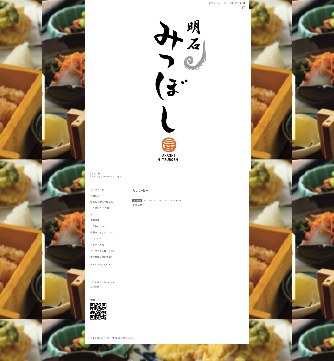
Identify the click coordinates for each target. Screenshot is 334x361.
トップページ (97, 190)
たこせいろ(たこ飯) (100, 208)
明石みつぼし (103, 338)
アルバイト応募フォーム (102, 251)
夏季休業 (95, 287)
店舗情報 (95, 220)
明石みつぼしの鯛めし (101, 202)
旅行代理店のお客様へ (101, 257)
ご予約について (98, 226)
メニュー (95, 214)
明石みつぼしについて (101, 232)
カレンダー (96, 238)
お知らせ (95, 196)
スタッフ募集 (97, 244)
